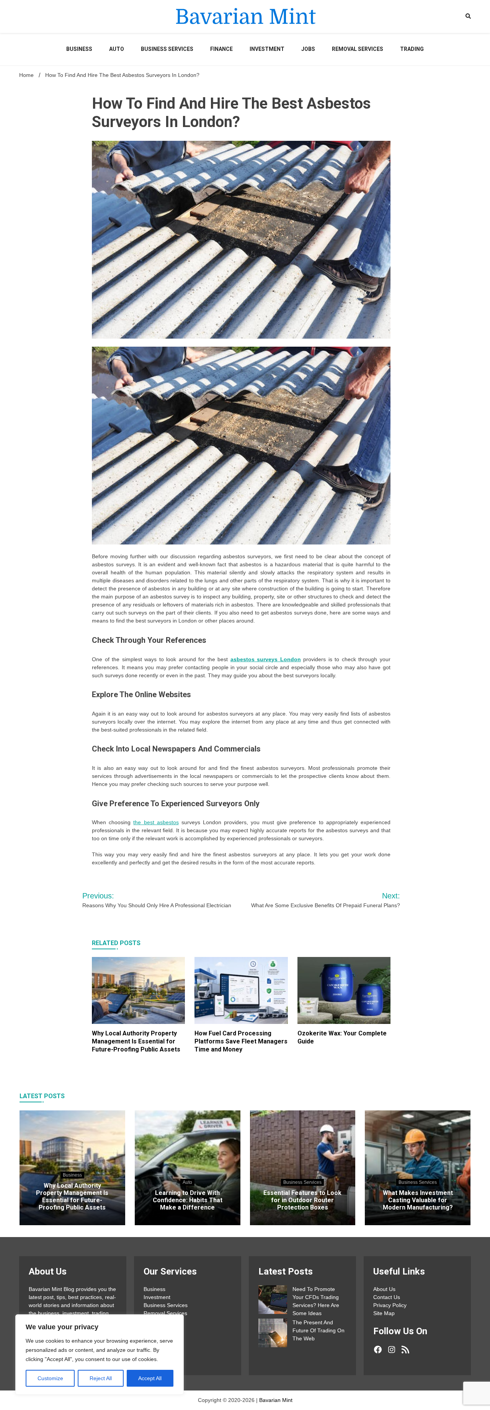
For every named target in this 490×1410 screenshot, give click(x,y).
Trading (412, 49)
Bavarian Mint (275, 1400)
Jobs (308, 49)
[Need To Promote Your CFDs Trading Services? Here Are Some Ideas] (272, 1300)
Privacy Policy (390, 1305)
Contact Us (386, 1297)
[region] (99, 1354)
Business (79, 49)
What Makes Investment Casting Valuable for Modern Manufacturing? (418, 1200)
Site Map (384, 1313)
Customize (50, 1378)
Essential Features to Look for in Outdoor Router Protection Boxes (302, 1200)
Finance (221, 49)
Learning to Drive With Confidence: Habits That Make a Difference (187, 1200)
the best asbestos (155, 822)
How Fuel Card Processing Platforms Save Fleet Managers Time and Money (240, 1041)
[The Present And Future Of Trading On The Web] (272, 1334)
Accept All (150, 1378)
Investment (267, 49)
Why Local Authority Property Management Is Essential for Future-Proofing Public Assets (136, 1041)
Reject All (101, 1378)
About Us (384, 1289)
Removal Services (357, 49)
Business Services (167, 49)
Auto (116, 49)
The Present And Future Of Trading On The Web (318, 1330)
